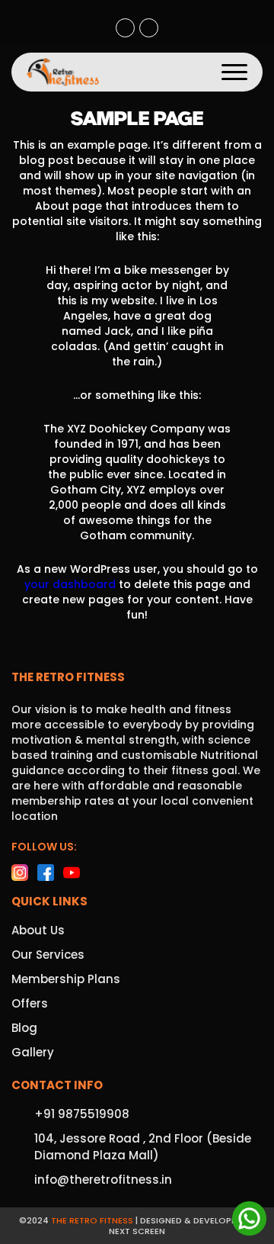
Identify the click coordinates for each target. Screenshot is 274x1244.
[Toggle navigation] (234, 72)
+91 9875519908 (125, 27)
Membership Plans (65, 979)
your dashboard (70, 584)
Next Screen (137, 1231)
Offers (29, 1003)
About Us (38, 930)
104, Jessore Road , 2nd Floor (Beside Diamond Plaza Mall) (148, 27)
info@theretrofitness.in (103, 1180)
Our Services (47, 955)
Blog (24, 1028)
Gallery (32, 1052)
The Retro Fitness (92, 1220)
